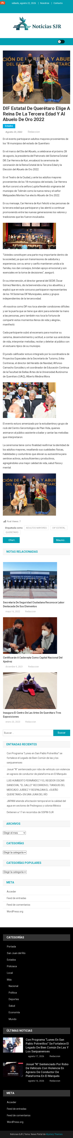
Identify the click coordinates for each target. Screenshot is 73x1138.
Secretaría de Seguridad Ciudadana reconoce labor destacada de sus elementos (33, 604)
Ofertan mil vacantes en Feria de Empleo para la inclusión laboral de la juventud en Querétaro (14, 540)
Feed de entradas (16, 898)
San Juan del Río (16, 953)
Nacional (13, 986)
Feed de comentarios (18, 904)
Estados (9, 126)
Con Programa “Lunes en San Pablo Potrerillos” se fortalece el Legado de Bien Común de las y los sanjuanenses (34, 758)
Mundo (12, 1019)
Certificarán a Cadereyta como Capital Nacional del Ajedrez (33, 659)
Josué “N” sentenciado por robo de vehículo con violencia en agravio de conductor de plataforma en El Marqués (38, 771)
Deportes (14, 999)
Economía (14, 1012)
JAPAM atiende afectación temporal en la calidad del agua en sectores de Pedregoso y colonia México (36, 803)
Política (13, 992)
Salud (12, 1005)
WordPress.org (15, 911)
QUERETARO (12, 532)
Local (10, 972)
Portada (11, 946)
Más (9, 979)
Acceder (11, 891)
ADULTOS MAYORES (36, 527)
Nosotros (44, 3)
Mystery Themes (54, 1134)
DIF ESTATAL (58, 527)
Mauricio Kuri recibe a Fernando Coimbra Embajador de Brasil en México (63, 540)
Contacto (58, 3)
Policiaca (12, 966)
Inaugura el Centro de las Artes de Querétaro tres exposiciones (32, 714)
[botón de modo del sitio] (61, 41)
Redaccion (34, 131)
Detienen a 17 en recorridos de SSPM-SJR (30, 812)
